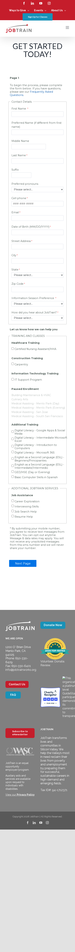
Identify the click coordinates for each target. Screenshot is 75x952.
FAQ (13, 695)
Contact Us (17, 684)
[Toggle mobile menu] (68, 27)
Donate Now (53, 625)
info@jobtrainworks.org (20, 669)
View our (20, 794)
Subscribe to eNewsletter (20, 733)
